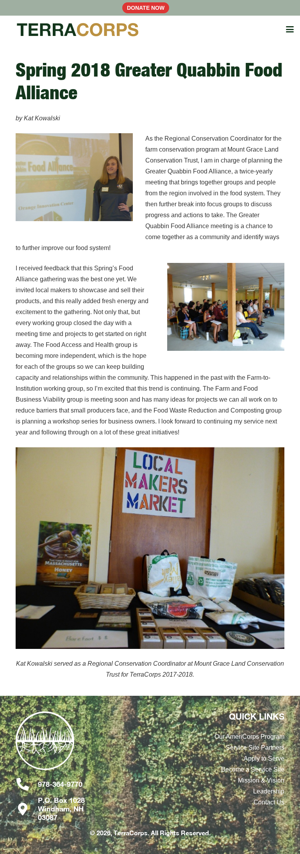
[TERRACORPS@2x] (77, 29)
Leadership (268, 791)
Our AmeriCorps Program (249, 736)
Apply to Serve (264, 758)
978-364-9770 (60, 784)
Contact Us (269, 802)
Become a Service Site (252, 769)
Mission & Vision (261, 780)
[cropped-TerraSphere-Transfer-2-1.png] (54, 744)
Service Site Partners (255, 747)
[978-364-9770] (27, 784)
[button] (290, 29)
